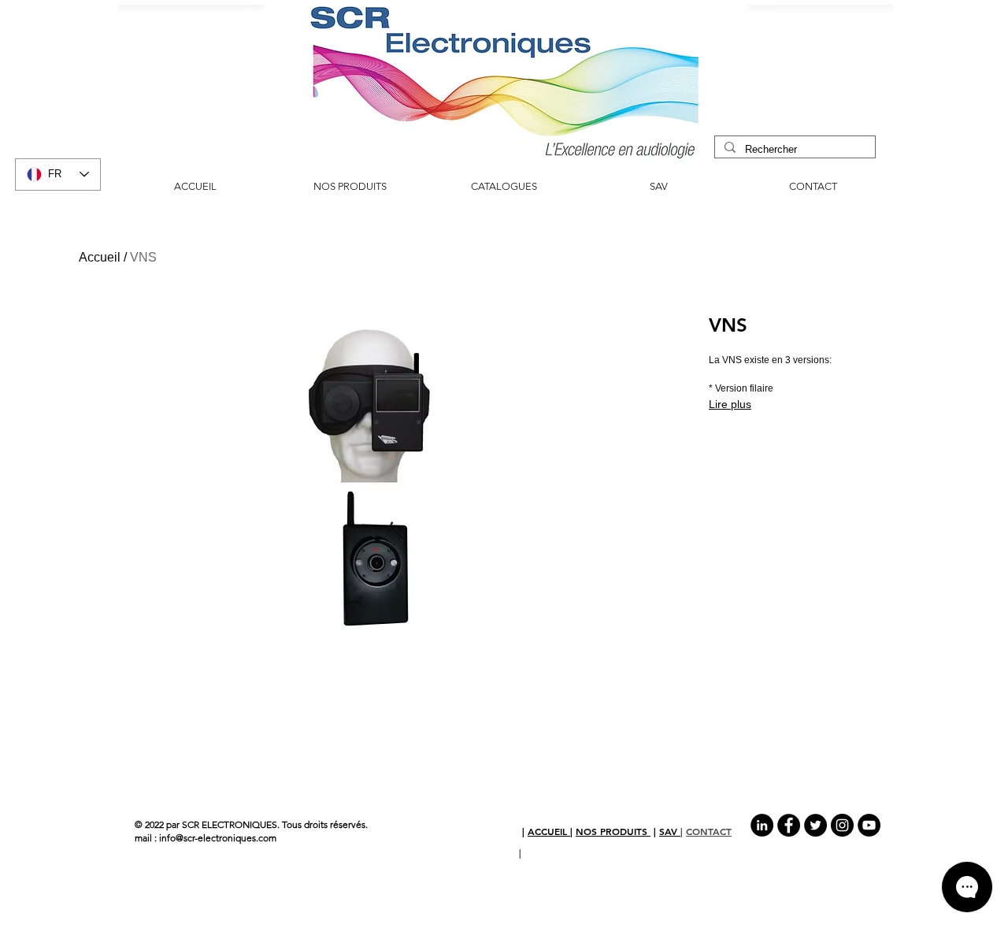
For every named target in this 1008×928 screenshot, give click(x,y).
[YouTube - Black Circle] (869, 825)
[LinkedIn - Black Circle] (761, 825)
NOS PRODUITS (613, 831)
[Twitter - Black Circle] (815, 825)
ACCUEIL (549, 831)
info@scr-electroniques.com (217, 838)
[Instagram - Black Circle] (842, 825)
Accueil (99, 257)
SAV (669, 831)
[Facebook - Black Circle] (788, 825)
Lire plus (730, 404)
